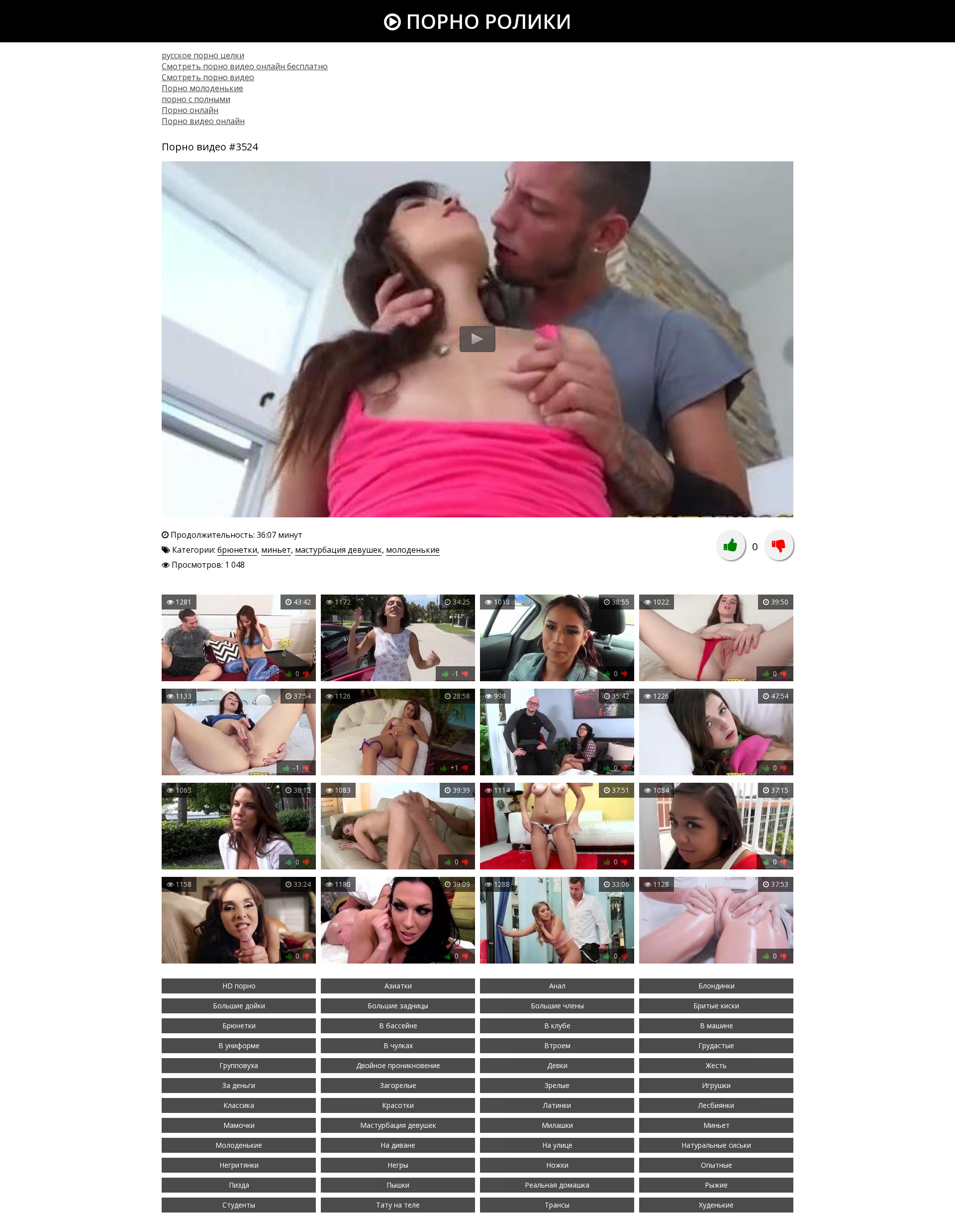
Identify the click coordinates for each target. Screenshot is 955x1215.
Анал (557, 985)
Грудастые (716, 1045)
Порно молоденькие (202, 88)
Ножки (557, 1165)
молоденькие (413, 549)
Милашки (557, 1125)
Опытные (716, 1165)
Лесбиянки (716, 1105)
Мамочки (239, 1125)
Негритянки (239, 1165)
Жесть (716, 1065)
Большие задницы (398, 1005)
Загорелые (398, 1085)
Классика (238, 1105)
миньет (276, 549)
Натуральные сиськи (716, 1145)
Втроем (557, 1045)
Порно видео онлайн (203, 121)
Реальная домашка (557, 1185)
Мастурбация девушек (398, 1125)
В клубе (557, 1025)
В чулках (398, 1045)
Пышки (397, 1185)
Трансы (557, 1205)
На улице (557, 1145)
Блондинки (716, 985)
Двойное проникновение (398, 1065)
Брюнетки (239, 1025)
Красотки (398, 1105)
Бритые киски (716, 1005)
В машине (716, 1025)
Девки (557, 1065)
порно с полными (196, 99)
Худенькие (716, 1205)
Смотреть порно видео (208, 77)
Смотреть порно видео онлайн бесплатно (245, 66)
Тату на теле (398, 1205)
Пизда (239, 1185)
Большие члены (557, 1005)
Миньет (716, 1125)
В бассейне (398, 1025)
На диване (398, 1145)
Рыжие (716, 1185)
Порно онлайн (190, 110)
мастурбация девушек (338, 549)
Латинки (557, 1105)
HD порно (239, 985)
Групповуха (238, 1065)
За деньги (238, 1085)
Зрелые (557, 1085)
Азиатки (398, 985)
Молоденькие (238, 1145)
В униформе (239, 1045)
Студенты (238, 1205)
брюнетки (237, 549)
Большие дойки (239, 1005)
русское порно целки (203, 55)
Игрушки (716, 1085)
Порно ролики (486, 21)
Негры (397, 1165)
